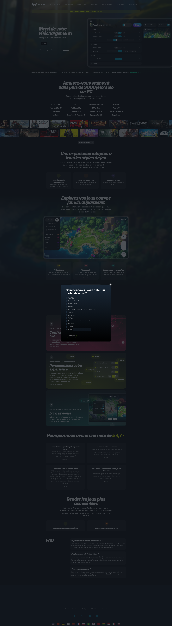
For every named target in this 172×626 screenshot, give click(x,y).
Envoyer (71, 336)
